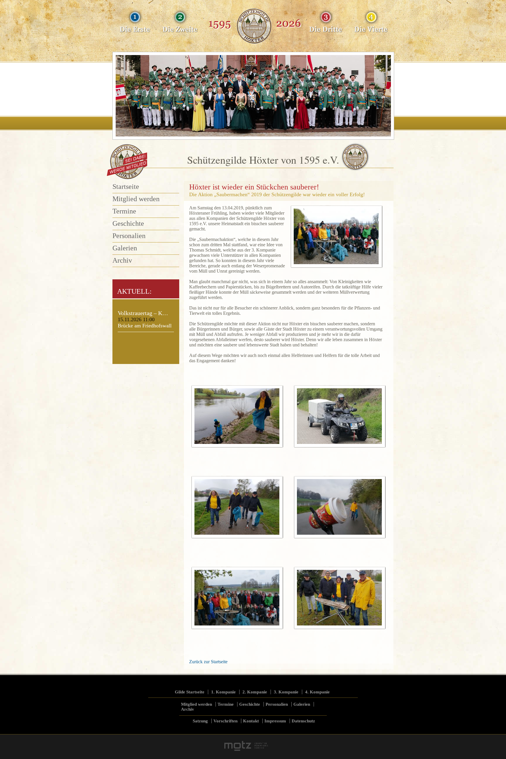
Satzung (200, 721)
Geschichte (128, 223)
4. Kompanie (317, 692)
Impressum (275, 721)
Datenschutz (303, 721)
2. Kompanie (254, 692)
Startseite (125, 186)
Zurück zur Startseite (208, 661)
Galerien (124, 248)
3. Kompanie (286, 692)
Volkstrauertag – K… (143, 313)
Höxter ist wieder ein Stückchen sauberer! (254, 187)
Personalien (129, 236)
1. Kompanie (223, 692)
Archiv (122, 260)
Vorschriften (225, 721)
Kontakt (251, 721)
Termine (124, 211)
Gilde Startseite (189, 692)
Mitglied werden (136, 199)
